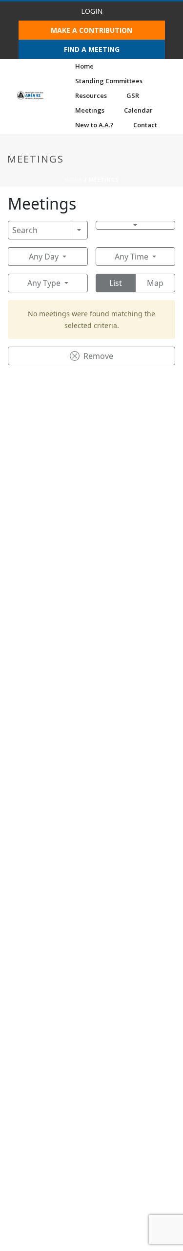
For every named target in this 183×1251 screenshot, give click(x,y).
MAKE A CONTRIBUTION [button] (91, 30)
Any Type (44, 283)
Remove (98, 356)
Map (155, 283)
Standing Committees (108, 80)
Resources (91, 95)
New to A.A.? (94, 124)
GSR (132, 95)
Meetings (89, 110)
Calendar (138, 110)
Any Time (131, 256)
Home (84, 66)
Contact (145, 124)
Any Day (44, 256)
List (115, 283)
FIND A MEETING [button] (92, 49)
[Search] (79, 230)
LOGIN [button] (91, 11)
